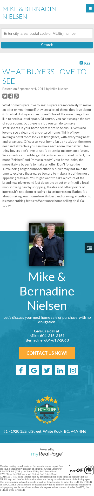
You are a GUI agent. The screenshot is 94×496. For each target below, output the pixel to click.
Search (47, 45)
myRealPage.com (47, 454)
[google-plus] (34, 370)
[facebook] (21, 370)
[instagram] (73, 370)
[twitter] (47, 370)
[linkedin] (60, 370)
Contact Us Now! (47, 353)
